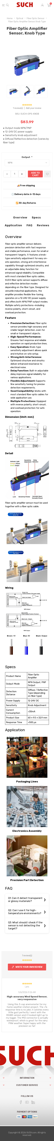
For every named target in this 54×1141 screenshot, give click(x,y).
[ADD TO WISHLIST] (47, 174)
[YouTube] (27, 1102)
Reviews (43, 225)
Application (13, 225)
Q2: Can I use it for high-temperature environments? (24, 912)
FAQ (29, 225)
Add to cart (35, 174)
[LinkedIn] (33, 1102)
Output (26, 157)
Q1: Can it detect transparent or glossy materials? (25, 900)
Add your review (33, 108)
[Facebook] (20, 1102)
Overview (20, 217)
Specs (36, 217)
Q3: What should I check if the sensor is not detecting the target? (25, 925)
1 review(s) (18, 108)
